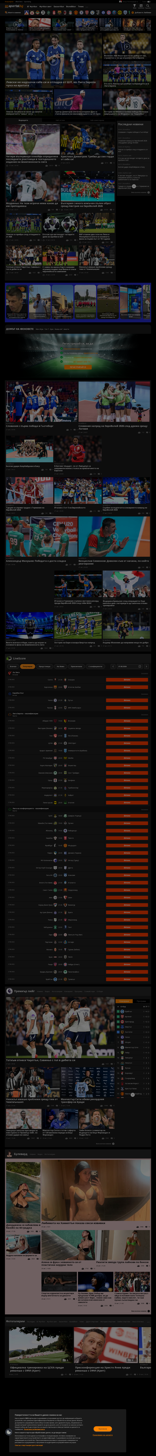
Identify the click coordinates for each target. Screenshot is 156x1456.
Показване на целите (103, 1435)
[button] (8, 1432)
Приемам (103, 1429)
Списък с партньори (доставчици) (29, 1445)
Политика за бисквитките (34, 1429)
